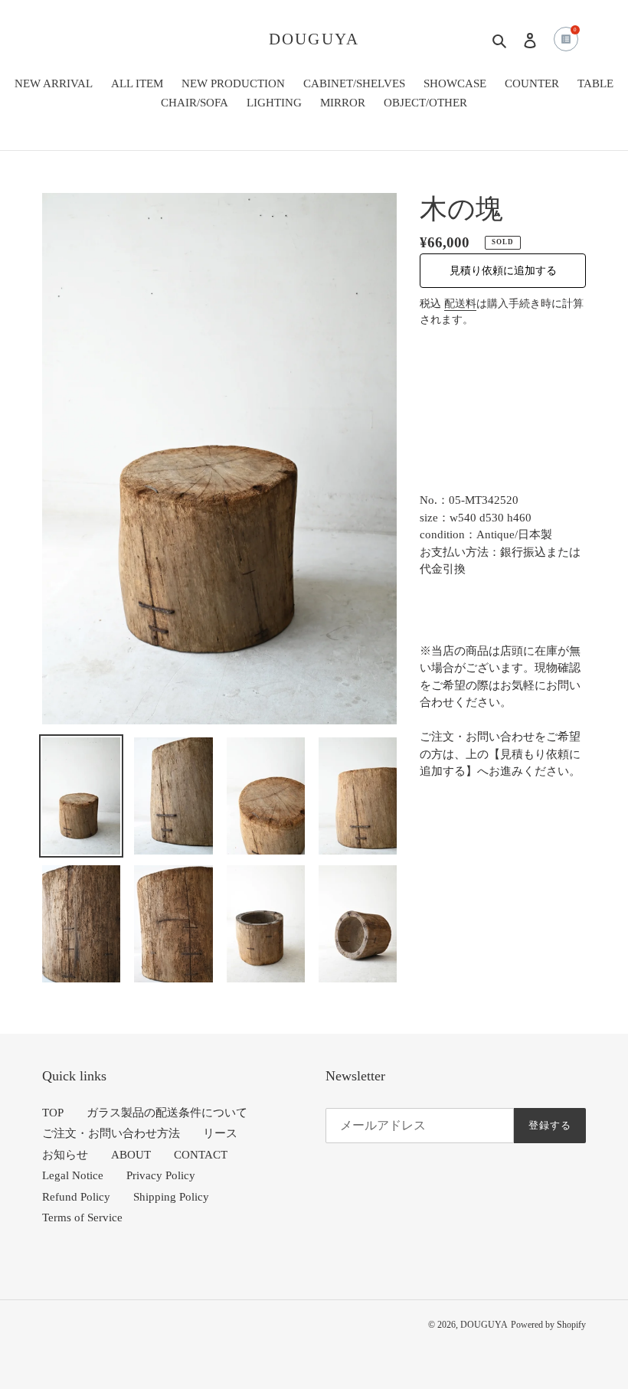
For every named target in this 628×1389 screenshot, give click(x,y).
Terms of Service (82, 1217)
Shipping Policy (171, 1197)
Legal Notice (72, 1175)
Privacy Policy (160, 1175)
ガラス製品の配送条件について (167, 1112)
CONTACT (200, 1155)
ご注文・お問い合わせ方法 (111, 1133)
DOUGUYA (314, 39)
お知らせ (65, 1155)
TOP (53, 1112)
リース (220, 1133)
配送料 (460, 303)
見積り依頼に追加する (503, 270)
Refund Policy (76, 1197)
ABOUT (131, 1155)
